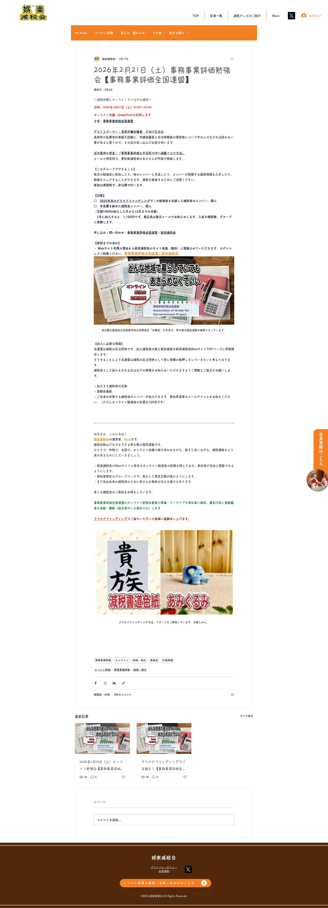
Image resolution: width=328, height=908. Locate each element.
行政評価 (167, 660)
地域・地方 (139, 660)
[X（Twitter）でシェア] (105, 683)
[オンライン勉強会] (102, 738)
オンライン (122, 660)
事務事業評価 (103, 660)
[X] (291, 15)
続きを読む (176, 32)
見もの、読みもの (133, 32)
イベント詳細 (104, 32)
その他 (157, 32)
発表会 (154, 660)
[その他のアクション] (232, 59)
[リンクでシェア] (123, 683)
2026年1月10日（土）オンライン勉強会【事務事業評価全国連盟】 (102, 766)
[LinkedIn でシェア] (114, 683)
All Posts (81, 32)
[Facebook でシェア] (95, 683)
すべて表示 (246, 716)
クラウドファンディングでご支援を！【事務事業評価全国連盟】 (163, 766)
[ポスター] (164, 738)
